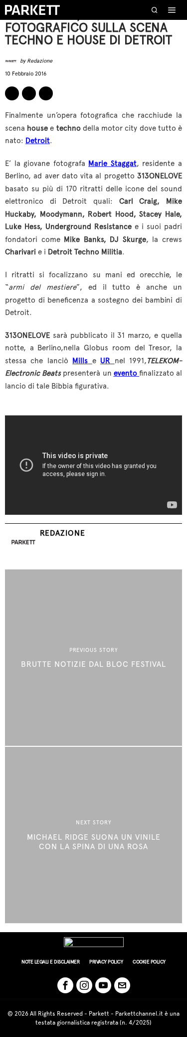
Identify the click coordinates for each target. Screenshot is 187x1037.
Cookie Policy (149, 961)
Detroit (37, 140)
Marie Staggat (112, 163)
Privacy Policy (106, 961)
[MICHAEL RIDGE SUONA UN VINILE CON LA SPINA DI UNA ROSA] (93, 835)
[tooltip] (12, 93)
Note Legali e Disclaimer (50, 961)
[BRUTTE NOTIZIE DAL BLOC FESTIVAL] (93, 657)
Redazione (39, 61)
